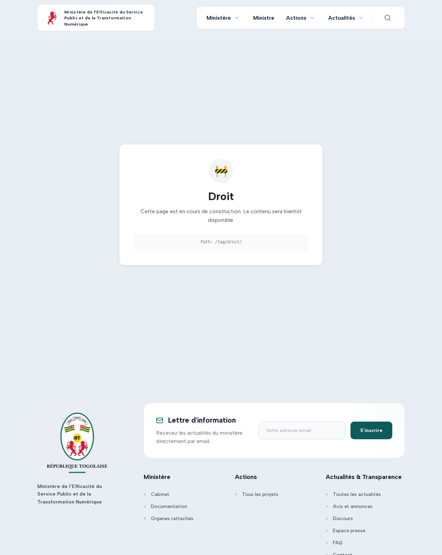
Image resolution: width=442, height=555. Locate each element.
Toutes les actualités (357, 494)
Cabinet (160, 494)
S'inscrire (371, 430)
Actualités (341, 18)
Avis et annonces (353, 506)
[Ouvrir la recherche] (387, 18)
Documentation (169, 506)
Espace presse (349, 531)
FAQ (338, 543)
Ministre (263, 18)
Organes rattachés (172, 518)
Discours (343, 518)
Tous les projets (260, 494)
